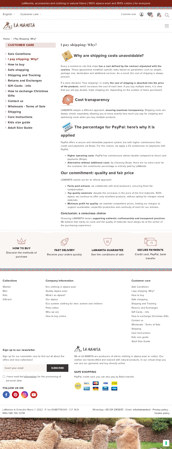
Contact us (15, 101)
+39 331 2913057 (113, 409)
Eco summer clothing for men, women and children (74, 303)
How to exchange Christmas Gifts (150, 316)
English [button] (8, 14)
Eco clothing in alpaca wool (61, 286)
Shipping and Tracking (24, 75)
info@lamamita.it (141, 409)
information (30, 376)
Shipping (14, 112)
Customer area (128, 14)
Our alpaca (52, 299)
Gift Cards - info (19, 86)
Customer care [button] (29, 14)
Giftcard (7, 299)
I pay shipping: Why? (23, 59)
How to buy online (56, 316)
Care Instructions (20, 117)
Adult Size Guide (20, 128)
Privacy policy (160, 409)
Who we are (52, 312)
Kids (5, 295)
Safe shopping (18, 70)
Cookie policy (162, 413)
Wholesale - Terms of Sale (27, 106)
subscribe (57, 368)
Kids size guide (19, 122)
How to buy (16, 64)
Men (5, 291)
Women (7, 286)
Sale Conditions (19, 54)
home (6, 38)
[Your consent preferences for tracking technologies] (166, 443)
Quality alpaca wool (56, 291)
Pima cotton (52, 307)
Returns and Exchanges (25, 80)
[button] (149, 14)
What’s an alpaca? (55, 295)
